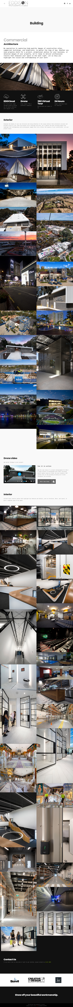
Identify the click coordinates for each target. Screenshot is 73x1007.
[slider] (11, 481)
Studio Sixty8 (42, 1005)
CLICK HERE (48, 962)
